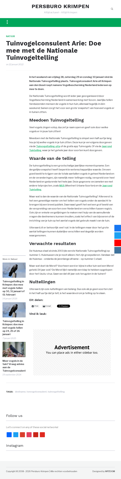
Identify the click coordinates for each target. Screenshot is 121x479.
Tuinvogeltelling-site (48, 146)
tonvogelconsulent (37, 391)
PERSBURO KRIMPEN (60, 6)
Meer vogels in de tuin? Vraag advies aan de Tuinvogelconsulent (14, 366)
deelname (20, 391)
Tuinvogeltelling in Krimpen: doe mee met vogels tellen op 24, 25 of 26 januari (13, 328)
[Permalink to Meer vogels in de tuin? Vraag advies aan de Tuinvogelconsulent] (14, 349)
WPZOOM (110, 471)
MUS (62, 185)
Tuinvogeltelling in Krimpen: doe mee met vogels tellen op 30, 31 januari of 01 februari (14, 288)
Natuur (10, 36)
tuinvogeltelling (56, 391)
